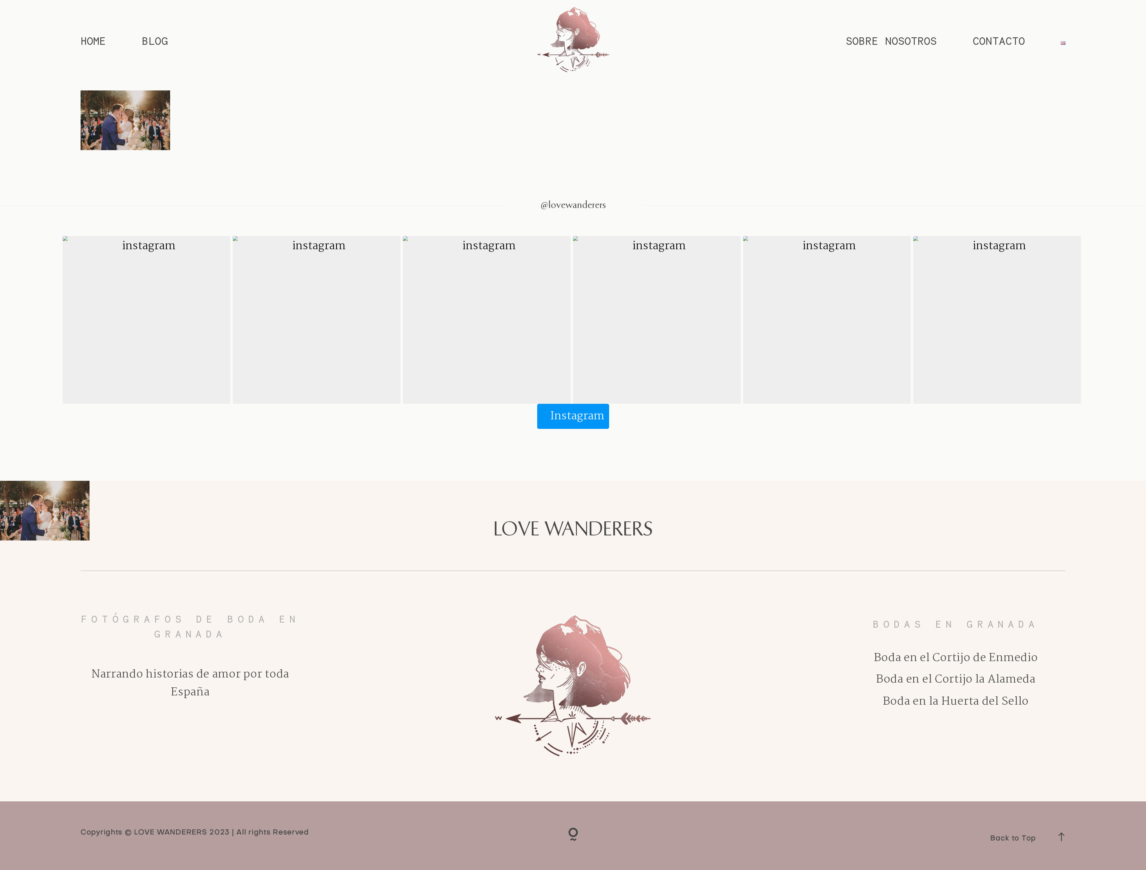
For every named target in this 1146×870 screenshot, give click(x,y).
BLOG (155, 41)
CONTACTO (999, 41)
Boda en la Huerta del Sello (956, 701)
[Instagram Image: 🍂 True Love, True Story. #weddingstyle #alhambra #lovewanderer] (487, 320)
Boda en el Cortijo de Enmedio (956, 658)
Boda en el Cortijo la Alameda (956, 679)
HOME (93, 41)
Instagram (577, 416)
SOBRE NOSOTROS (891, 41)
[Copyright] (573, 836)
